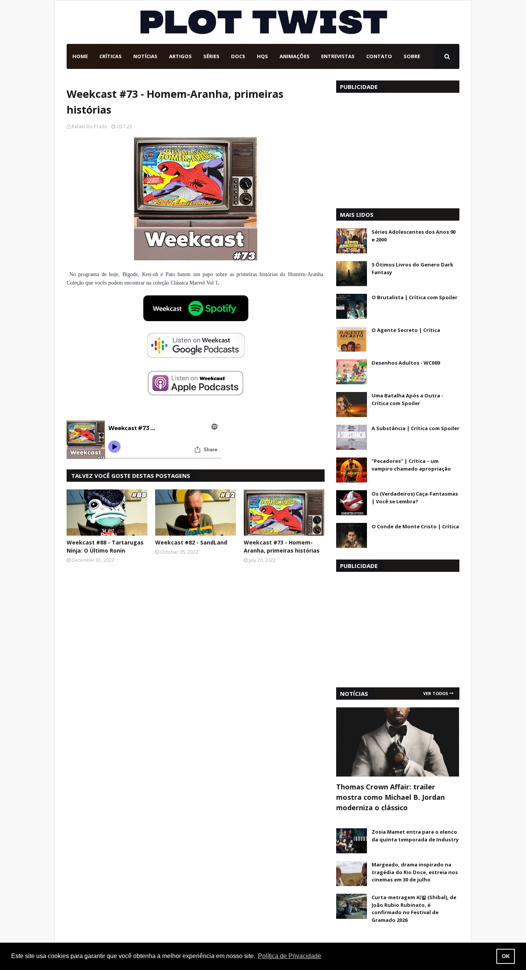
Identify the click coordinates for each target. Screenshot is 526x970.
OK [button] (506, 956)
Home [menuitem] (80, 56)
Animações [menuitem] (295, 56)
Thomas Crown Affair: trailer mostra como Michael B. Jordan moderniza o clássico (390, 797)
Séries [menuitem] (211, 56)
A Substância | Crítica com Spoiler (415, 428)
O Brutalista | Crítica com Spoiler (414, 297)
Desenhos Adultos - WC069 (406, 362)
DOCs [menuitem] (238, 56)
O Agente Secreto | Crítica (406, 330)
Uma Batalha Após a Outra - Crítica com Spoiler (407, 399)
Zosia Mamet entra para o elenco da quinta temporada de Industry (415, 835)
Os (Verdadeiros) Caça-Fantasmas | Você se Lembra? (415, 497)
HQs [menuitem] (262, 56)
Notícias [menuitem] (145, 56)
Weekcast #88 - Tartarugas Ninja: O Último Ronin (105, 546)
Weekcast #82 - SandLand (191, 542)
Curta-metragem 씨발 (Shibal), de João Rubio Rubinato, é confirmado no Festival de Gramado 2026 (414, 908)
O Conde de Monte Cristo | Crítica (415, 526)
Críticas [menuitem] (110, 56)
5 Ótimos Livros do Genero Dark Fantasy (412, 268)
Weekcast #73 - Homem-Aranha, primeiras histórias (282, 546)
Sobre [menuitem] (412, 56)
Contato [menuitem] (379, 56)
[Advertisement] (397, 149)
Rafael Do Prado (89, 126)
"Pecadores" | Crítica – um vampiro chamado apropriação (411, 464)
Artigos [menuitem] (180, 56)
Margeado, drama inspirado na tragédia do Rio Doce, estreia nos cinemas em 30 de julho (415, 872)
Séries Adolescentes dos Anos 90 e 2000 (414, 235)
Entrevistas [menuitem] (338, 56)
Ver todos (435, 693)
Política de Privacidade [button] (289, 956)
